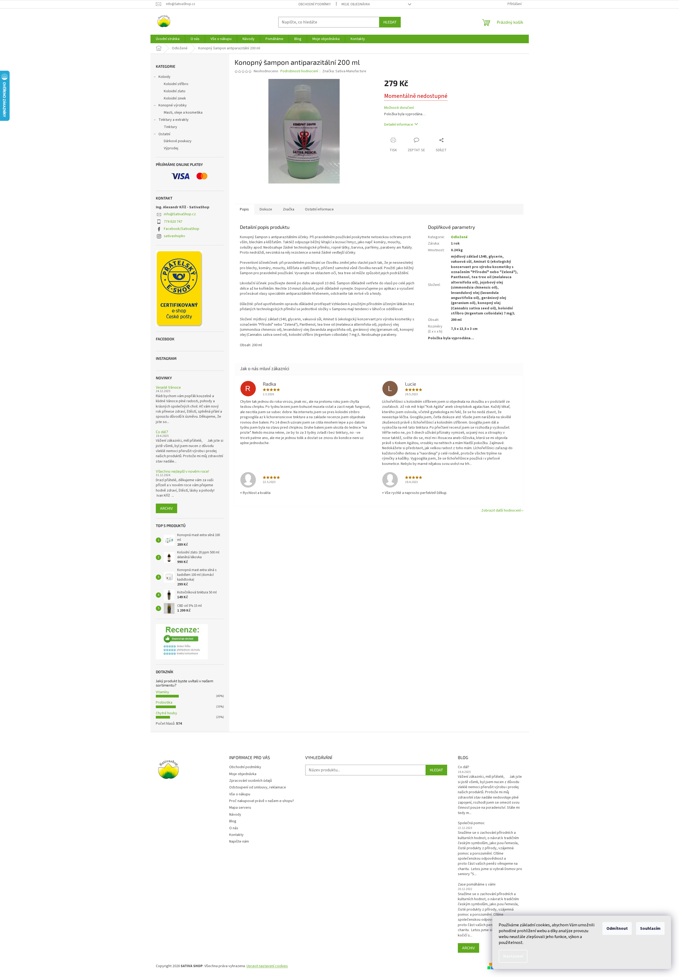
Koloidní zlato (174, 91)
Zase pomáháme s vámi (476, 884)
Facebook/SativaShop (181, 229)
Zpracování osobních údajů (250, 780)
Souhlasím (650, 928)
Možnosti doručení (399, 107)
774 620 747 (173, 221)
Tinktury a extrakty (173, 119)
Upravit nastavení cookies (267, 966)
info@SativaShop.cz (180, 214)
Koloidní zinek (175, 98)
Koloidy (164, 76)
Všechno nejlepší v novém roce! (182, 471)
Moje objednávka (356, 4)
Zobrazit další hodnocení (501, 510)
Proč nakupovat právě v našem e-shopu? (261, 801)
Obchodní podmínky (314, 4)
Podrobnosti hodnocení (299, 71)
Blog (232, 821)
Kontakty (236, 835)
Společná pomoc (471, 823)
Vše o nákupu (239, 794)
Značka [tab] (288, 209)
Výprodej (171, 148)
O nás (233, 828)
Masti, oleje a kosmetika (183, 112)
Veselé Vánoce (168, 387)
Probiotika (164, 702)
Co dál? (162, 432)
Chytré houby (166, 713)
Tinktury (170, 127)
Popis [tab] (244, 209)
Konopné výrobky (172, 105)
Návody (235, 814)
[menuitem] (167, 39)
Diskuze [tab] (266, 209)
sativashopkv (174, 236)
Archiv (166, 508)
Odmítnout (617, 928)
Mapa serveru (240, 807)
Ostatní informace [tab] (319, 209)
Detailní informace (398, 124)
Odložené (459, 237)
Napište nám (239, 841)
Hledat (389, 22)
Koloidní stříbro (176, 84)
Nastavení (513, 956)
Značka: (344, 71)
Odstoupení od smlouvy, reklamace (257, 787)
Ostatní (164, 134)
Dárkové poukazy (178, 141)
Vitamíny (162, 692)
